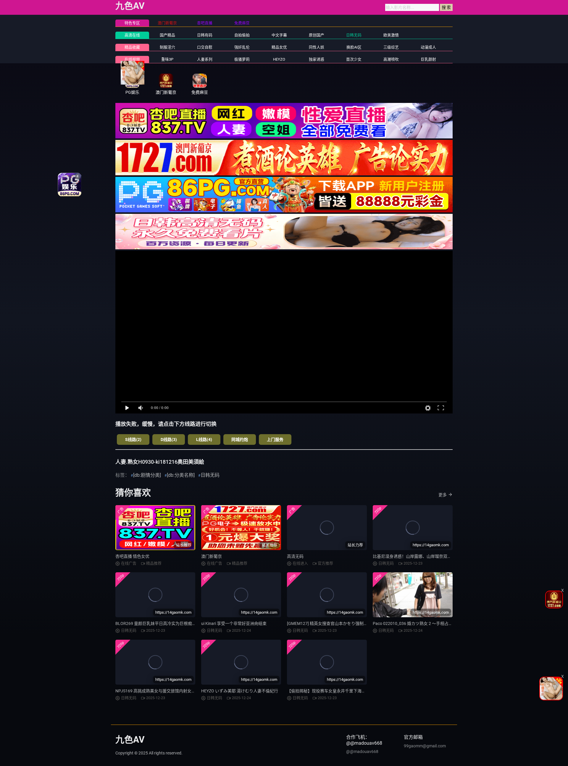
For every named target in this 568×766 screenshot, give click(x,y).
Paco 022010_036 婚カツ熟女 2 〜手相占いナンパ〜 (421, 623)
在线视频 (132, 59)
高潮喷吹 (391, 59)
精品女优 (279, 47)
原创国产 (316, 35)
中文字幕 (279, 35)
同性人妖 (316, 47)
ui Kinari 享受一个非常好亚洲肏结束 (234, 623)
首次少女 (354, 59)
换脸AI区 (354, 47)
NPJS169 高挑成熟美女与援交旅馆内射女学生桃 (159, 691)
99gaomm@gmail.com (425, 746)
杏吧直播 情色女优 (132, 556)
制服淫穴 (167, 47)
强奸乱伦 (242, 47)
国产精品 (167, 35)
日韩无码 (354, 35)
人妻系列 (204, 59)
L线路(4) (204, 439)
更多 (442, 494)
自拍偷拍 (242, 35)
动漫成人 (428, 47)
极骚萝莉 (242, 59)
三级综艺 (391, 47)
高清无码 (295, 556)
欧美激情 (391, 35)
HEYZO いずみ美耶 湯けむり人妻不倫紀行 (239, 691)
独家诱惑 (316, 59)
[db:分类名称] (181, 475)
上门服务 (275, 439)
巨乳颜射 (428, 59)
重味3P (167, 59)
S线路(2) (133, 439)
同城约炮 (239, 439)
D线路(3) (169, 439)
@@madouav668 (362, 751)
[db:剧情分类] (147, 475)
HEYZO (279, 59)
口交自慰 (204, 47)
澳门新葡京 (211, 556)
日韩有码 (204, 35)
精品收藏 (132, 47)
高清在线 (132, 35)
